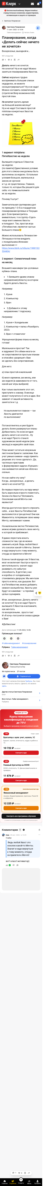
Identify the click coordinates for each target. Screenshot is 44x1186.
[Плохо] (18, 638)
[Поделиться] (19, 60)
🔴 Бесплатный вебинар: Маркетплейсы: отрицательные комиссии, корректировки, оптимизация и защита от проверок (21, 12)
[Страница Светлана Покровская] (4, 28)
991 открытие (7, 652)
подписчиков (8, 671)
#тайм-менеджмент (11, 643)
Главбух (8, 838)
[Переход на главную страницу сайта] (9, 4)
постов (21, 671)
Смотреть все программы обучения (21, 816)
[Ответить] (17, 865)
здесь (4, 686)
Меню (29, 1183)
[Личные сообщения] (32, 4)
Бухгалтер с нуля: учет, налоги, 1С (19, 737)
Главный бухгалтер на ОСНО (16, 765)
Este (7, 835)
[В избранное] (15, 60)
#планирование (29, 643)
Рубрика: (6, 647)
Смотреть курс (21, 753)
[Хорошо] (4, 638)
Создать (21, 1183)
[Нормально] (11, 638)
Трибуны (28, 681)
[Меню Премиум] (19, 4)
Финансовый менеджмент (16, 793)
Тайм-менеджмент (14, 32)
